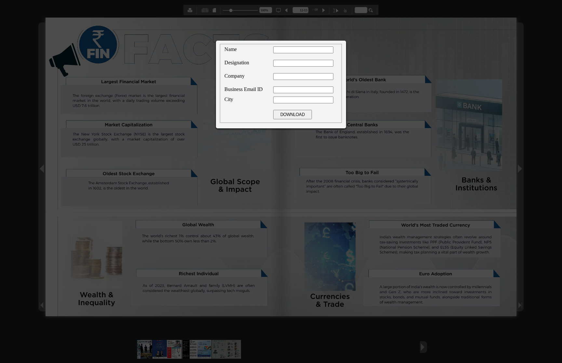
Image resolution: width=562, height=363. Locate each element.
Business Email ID (243, 89)
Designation (236, 62)
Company (234, 76)
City (228, 99)
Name (230, 49)
